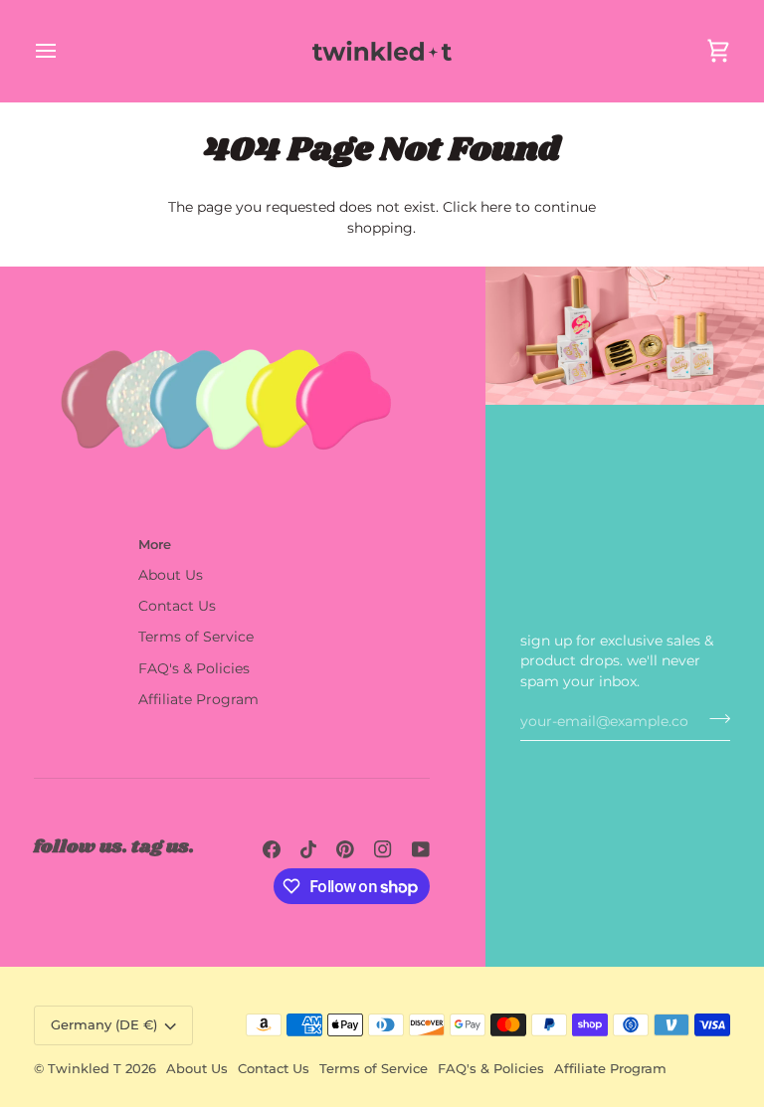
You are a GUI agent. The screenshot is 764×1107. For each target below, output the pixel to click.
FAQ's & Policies (194, 668)
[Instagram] (383, 849)
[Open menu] (64, 50)
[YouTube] (421, 849)
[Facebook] (272, 849)
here (495, 207)
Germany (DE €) (104, 1024)
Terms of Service (196, 637)
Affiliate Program (198, 699)
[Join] (713, 719)
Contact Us (177, 606)
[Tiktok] (308, 849)
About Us (170, 575)
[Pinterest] (345, 849)
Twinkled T (84, 1068)
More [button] (154, 544)
